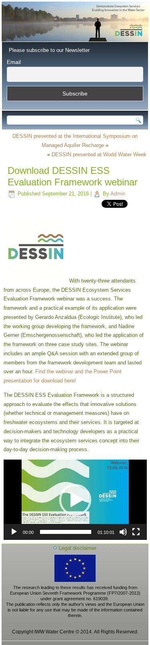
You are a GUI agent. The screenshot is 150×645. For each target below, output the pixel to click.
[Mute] (123, 532)
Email (14, 62)
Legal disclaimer (77, 548)
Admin (117, 194)
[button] (75, 500)
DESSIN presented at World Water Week (99, 154)
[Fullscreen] (136, 532)
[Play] (14, 532)
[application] (75, 500)
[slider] (66, 532)
